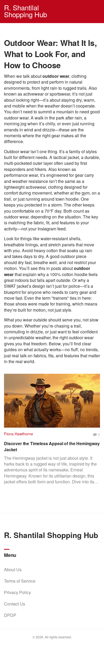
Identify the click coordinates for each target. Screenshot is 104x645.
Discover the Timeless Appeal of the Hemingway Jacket (52, 446)
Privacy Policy (17, 592)
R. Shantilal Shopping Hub (25, 11)
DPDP (10, 615)
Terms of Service (19, 581)
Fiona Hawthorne (18, 433)
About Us (13, 569)
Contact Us (14, 604)
